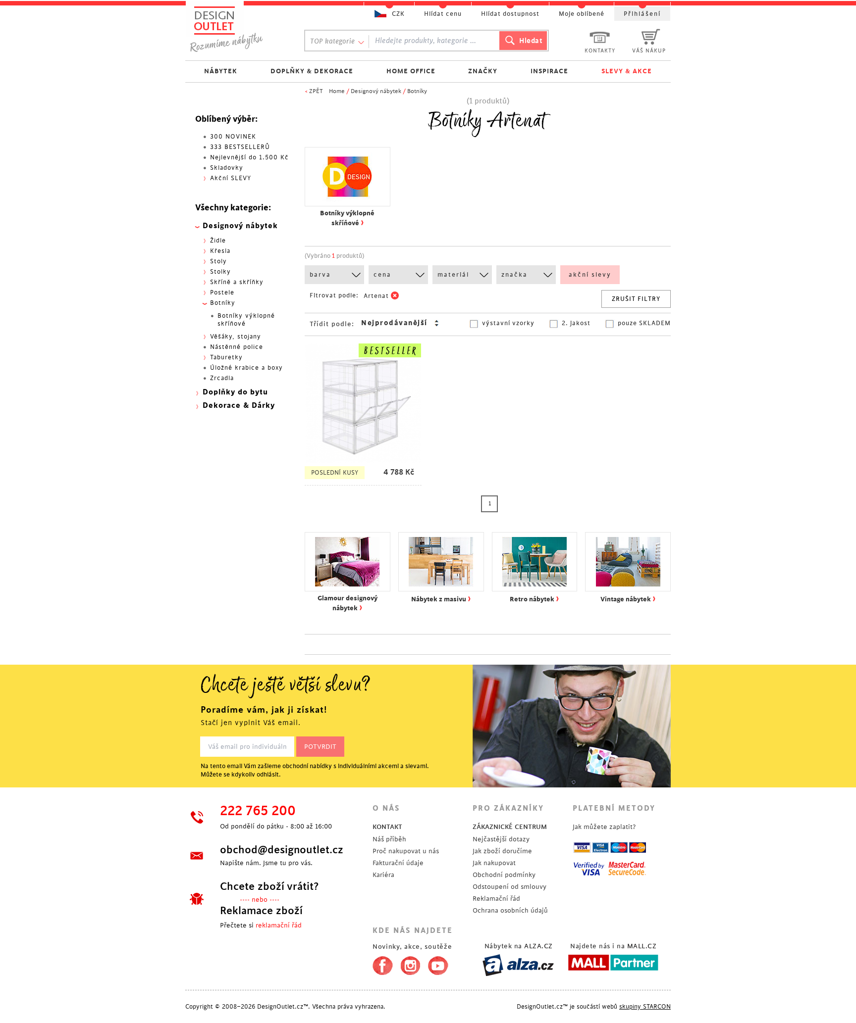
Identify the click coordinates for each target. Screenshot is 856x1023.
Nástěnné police (236, 346)
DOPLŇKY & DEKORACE (311, 71)
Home (337, 91)
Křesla (220, 250)
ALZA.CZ (538, 946)
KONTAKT (387, 826)
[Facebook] (380, 963)
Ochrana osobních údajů (510, 910)
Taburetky (226, 357)
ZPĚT (316, 91)
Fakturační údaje (398, 863)
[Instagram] (410, 963)
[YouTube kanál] (438, 963)
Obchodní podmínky (504, 874)
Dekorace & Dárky (239, 405)
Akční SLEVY (230, 178)
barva (320, 274)
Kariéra (383, 874)
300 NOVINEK (233, 136)
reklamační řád (279, 925)
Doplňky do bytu (235, 392)
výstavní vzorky (508, 323)
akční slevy (590, 274)
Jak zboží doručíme (502, 851)
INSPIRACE (549, 71)
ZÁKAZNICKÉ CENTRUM (510, 826)
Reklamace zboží (261, 911)
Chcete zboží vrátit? (269, 886)
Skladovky (226, 167)
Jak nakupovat (494, 863)
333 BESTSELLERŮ (240, 147)
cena (382, 274)
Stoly (218, 261)
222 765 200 (258, 811)
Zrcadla (222, 378)
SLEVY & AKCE (626, 71)
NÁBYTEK (220, 71)
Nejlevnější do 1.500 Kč (249, 157)
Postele (222, 292)
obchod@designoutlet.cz (281, 850)
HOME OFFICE (410, 71)
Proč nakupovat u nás (406, 851)
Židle (218, 240)
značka (514, 274)
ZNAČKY (482, 71)
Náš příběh (389, 839)
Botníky (417, 91)
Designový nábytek (376, 91)
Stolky (220, 271)
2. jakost (576, 323)
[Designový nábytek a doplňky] (235, 28)
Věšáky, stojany (235, 336)
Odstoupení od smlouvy (509, 886)
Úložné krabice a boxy (246, 367)
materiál (453, 274)
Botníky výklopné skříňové (246, 319)
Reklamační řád (496, 898)
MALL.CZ (642, 946)
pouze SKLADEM (644, 323)
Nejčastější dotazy (501, 839)
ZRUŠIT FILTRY (636, 298)
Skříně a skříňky (237, 282)
